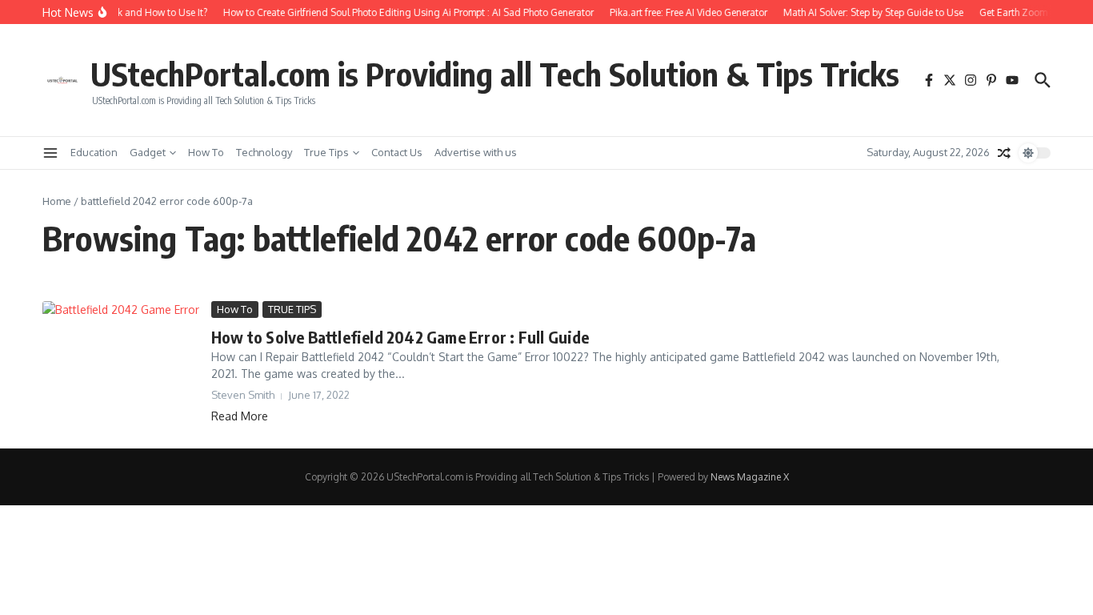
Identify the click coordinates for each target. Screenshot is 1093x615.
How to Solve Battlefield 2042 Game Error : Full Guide (400, 337)
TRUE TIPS (292, 309)
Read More (239, 416)
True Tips (326, 152)
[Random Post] (1004, 153)
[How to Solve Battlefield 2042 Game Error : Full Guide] (120, 348)
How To (206, 152)
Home (56, 201)
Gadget (148, 152)
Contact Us (396, 152)
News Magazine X (750, 477)
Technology (264, 152)
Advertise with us (475, 152)
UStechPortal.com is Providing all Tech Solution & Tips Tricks (494, 74)
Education (94, 152)
